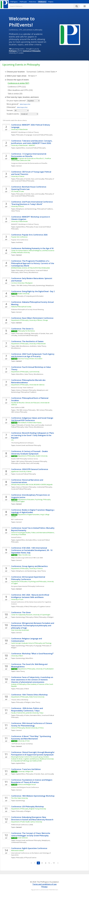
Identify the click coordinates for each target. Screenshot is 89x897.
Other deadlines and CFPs (20, 90)
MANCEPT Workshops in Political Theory (25, 132)
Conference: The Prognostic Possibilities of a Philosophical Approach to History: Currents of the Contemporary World (32, 263)
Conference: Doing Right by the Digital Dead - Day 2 (33, 291)
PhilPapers (14, 2)
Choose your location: (16, 71)
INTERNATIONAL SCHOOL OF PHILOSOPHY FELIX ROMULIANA (30, 268)
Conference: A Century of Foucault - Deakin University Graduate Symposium (29, 452)
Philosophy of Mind (22, 606)
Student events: (13, 114)
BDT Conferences (17, 519)
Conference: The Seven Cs (22, 328)
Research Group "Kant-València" (22, 387)
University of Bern (17, 656)
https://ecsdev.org (24, 555)
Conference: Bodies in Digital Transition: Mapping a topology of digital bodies (33, 511)
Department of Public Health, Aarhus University (26, 822)
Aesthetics (19, 242)
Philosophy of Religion (46, 617)
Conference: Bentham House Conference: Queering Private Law (29, 188)
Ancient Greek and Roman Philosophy (28, 445)
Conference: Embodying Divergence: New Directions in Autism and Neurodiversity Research (32, 818)
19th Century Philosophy (44, 410)
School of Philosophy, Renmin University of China (27, 728)
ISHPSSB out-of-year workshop (22, 744)
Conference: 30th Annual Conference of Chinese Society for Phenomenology (32, 724)
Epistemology (40, 285)
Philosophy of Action (23, 715)
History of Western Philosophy (26, 390)
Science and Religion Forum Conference (25, 787)
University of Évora (17, 206)
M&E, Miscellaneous (22, 346)
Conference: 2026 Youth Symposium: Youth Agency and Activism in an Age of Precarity (33, 355)
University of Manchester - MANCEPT (23, 145)
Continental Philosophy (44, 487)
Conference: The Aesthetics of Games (27, 341)
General (18, 166)
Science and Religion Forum (27, 784)
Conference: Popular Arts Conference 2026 (29, 235)
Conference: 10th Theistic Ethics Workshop (29, 694)
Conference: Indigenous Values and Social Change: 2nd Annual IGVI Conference (32, 419)
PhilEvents (42, 2)
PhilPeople (23, 2)
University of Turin (17, 599)
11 (54, 863)
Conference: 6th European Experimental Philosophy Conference (28, 578)
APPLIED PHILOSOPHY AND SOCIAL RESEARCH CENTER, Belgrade (32, 484)
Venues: (10, 110)
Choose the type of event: (18, 80)
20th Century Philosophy (19, 412)
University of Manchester (19, 129)
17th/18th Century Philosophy (25, 285)
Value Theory (15, 211)
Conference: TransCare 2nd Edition (26, 769)
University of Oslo (24, 741)
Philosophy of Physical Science (26, 858)
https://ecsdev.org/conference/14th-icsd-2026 (27, 558)
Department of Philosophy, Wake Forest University (27, 697)
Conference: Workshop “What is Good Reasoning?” (32, 653)
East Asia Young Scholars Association (30, 359)
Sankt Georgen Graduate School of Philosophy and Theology (31, 643)
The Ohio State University (19, 798)
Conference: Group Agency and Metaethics (29, 566)
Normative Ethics (31, 540)
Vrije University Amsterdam (20, 630)
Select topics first (25, 104)
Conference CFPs (17, 87)
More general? (13, 104)
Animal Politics (16, 537)
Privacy (44, 886)
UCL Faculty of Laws (17, 191)
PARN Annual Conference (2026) (22, 825)
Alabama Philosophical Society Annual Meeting (27, 309)
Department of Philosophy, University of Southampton (36, 669)
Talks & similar (15, 94)
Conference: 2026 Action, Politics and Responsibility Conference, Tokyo (27, 709)
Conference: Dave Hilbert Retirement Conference (32, 318)
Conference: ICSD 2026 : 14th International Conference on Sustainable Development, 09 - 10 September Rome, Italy (32, 550)
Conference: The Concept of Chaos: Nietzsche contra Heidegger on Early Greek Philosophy (31, 834)
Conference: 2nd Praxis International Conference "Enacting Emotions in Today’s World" (32, 203)
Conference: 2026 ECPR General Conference (29, 469)
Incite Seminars (23, 838)
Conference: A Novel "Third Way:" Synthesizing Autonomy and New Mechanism (31, 737)
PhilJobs (50, 2)
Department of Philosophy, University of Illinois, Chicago (29, 320)
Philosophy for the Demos (26, 331)
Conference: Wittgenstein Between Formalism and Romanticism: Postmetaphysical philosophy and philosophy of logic (32, 625)
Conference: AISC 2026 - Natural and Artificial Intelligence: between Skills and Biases (30, 596)
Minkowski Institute (17, 850)
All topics (32, 76)
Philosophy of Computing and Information (30, 296)
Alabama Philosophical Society (21, 307)
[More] (84, 6)
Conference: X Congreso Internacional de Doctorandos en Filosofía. (29, 155)
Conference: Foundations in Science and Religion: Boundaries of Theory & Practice (32, 781)
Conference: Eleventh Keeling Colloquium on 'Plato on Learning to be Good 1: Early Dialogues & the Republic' (32, 435)
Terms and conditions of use (44, 884)
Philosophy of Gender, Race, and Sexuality (30, 179)
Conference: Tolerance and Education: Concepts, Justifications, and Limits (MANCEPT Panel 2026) (32, 142)
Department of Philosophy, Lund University (25, 372)
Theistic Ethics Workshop (19, 700)
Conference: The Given (21, 612)
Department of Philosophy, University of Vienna (27, 568)
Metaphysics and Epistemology (26, 209)
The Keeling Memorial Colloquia (22, 443)
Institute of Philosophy (31, 51)
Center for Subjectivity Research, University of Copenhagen (30, 615)
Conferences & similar (18, 83)
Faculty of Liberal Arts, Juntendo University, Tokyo (27, 713)
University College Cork (25, 771)
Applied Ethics (20, 148)
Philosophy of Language (24, 135)
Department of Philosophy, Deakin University (33, 456)
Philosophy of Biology (23, 333)
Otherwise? (11, 107)
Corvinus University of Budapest (21, 283)
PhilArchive (32, 2)
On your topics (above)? (16, 100)
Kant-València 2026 (17, 407)
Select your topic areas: (17, 76)
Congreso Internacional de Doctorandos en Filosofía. (29, 163)
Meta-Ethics (20, 374)
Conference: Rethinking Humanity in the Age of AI (32, 248)
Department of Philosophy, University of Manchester (28, 344)
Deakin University (24, 294)
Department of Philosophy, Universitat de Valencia (27, 385)
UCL (12, 440)
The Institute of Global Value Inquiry (29, 422)
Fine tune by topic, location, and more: (23, 97)
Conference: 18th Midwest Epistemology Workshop (32, 796)
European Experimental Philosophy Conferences (27, 586)
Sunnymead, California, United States (41, 72)
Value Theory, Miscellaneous (28, 272)
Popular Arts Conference (19, 237)
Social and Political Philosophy (43, 135)
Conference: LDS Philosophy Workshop (27, 806)
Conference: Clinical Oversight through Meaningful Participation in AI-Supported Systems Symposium (33, 753)
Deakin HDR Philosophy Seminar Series (24, 459)
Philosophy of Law (32, 227)
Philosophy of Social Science (25, 270)
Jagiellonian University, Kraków (21, 471)
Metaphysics (50, 285)
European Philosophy (40, 461)
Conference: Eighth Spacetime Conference (29, 848)
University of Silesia (17, 176)
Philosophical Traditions (45, 209)
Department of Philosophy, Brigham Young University (28, 809)
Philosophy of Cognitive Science (39, 606)
